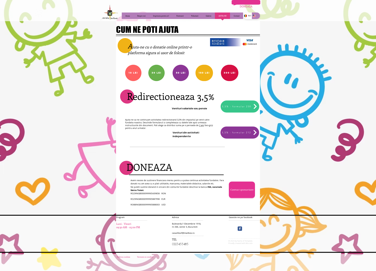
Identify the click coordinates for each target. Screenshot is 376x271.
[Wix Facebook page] (240, 228)
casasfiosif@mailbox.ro (183, 233)
